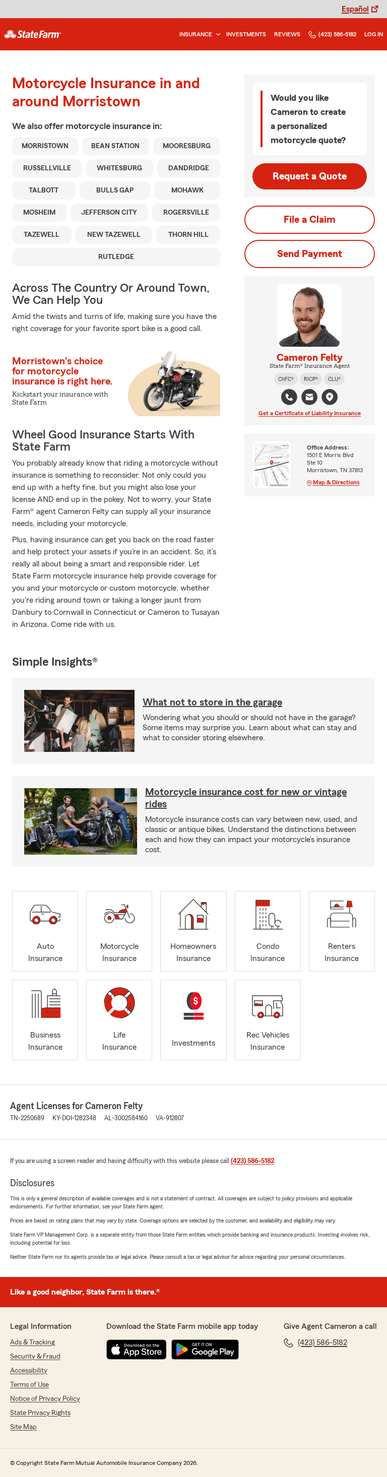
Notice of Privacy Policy (45, 1398)
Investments (246, 34)
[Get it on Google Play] (205, 1349)
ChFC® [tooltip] (286, 379)
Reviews (287, 34)
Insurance (195, 34)
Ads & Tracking (32, 1342)
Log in (373, 34)
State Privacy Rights (40, 1413)
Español (355, 9)
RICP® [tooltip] (311, 379)
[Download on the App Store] (136, 1349)
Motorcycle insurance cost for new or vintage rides (246, 798)
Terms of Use (29, 1384)
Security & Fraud (35, 1356)
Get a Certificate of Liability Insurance (310, 413)
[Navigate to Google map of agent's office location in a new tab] (329, 397)
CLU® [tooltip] (334, 379)
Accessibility (28, 1370)
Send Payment (309, 254)
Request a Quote (310, 176)
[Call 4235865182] (289, 397)
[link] (33, 34)
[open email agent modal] (309, 398)
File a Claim (310, 220)
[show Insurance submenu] (216, 34)
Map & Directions (336, 482)
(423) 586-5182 (337, 34)
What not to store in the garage (212, 702)
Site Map (23, 1427)
